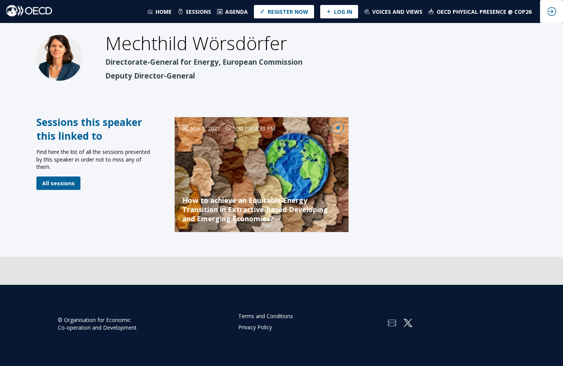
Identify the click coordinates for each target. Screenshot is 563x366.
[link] (159, 11)
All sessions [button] (58, 183)
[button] (284, 11)
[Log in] (551, 11)
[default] (232, 11)
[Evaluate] (338, 128)
